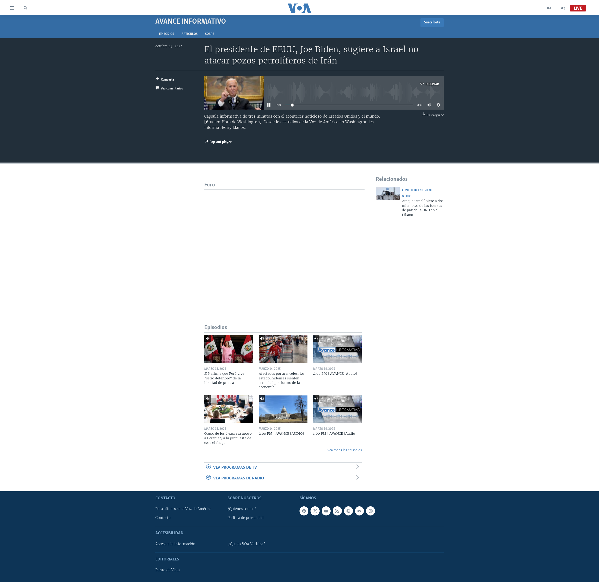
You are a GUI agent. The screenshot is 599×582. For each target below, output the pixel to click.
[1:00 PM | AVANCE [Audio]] (337, 409)
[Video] (549, 8)
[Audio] (563, 8)
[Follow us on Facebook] (304, 510)
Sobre (209, 34)
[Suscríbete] (359, 510)
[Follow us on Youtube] (326, 510)
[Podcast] (348, 510)
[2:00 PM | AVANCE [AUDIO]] (283, 409)
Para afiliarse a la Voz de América (183, 509)
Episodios (166, 34)
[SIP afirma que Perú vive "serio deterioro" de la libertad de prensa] (228, 349)
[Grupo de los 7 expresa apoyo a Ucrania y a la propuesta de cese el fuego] (228, 409)
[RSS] (337, 510)
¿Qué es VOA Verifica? (246, 544)
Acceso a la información (175, 544)
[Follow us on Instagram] (370, 510)
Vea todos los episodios (344, 450)
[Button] (165, 80)
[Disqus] (284, 248)
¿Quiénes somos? (241, 509)
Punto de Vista (167, 570)
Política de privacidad (245, 518)
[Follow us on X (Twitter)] (314, 510)
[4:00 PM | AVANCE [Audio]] (337, 349)
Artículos (189, 34)
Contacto (163, 518)
